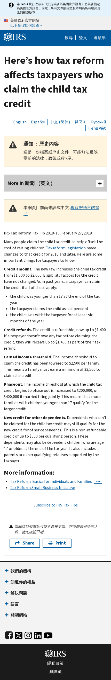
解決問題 (19, 593)
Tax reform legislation (66, 248)
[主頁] (15, 36)
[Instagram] (28, 634)
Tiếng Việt (97, 128)
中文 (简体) (60, 122)
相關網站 (19, 615)
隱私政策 (55, 663)
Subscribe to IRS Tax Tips (56, 505)
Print (61, 543)
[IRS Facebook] (9, 634)
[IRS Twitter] (18, 634)
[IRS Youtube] (48, 634)
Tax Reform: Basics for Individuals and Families (55, 481)
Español (38, 122)
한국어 (80, 122)
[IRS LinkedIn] (38, 634)
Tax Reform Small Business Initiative (42, 487)
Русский (98, 122)
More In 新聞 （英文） (31, 183)
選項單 (99, 37)
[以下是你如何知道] (55, 23)
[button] (83, 37)
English (20, 122)
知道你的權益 (23, 582)
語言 (15, 604)
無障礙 (55, 671)
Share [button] (28, 543)
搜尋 (69, 37)
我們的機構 (21, 571)
